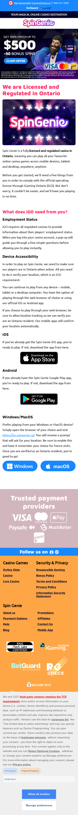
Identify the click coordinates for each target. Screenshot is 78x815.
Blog (6, 630)
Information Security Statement (50, 594)
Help (6, 624)
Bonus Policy (45, 575)
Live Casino (11, 581)
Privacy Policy (46, 587)
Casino (7, 575)
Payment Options (15, 618)
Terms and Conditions (51, 581)
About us (9, 612)
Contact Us (45, 624)
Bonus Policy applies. (39, 77)
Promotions (45, 612)
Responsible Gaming (50, 569)
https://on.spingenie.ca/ (18, 435)
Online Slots (11, 569)
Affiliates (43, 618)
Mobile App (45, 630)
